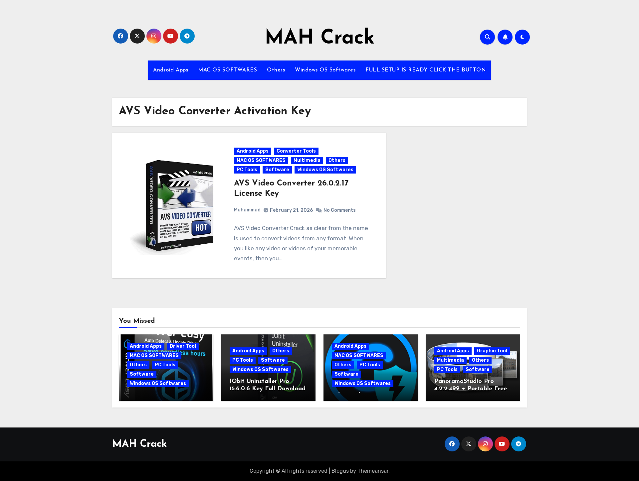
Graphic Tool (492, 351)
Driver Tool (183, 346)
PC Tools (247, 170)
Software (277, 170)
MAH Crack (320, 39)
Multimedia (307, 160)
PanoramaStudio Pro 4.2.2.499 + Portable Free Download (470, 389)
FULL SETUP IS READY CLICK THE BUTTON (425, 70)
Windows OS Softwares (325, 70)
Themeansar (372, 471)
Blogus (340, 471)
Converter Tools (296, 151)
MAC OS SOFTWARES (227, 70)
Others (276, 70)
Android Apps (170, 70)
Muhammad (247, 210)
